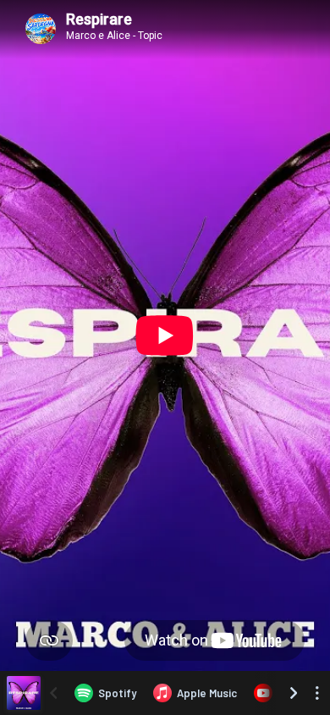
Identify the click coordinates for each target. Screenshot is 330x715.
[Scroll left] (53, 693)
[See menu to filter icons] (317, 693)
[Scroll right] (294, 693)
